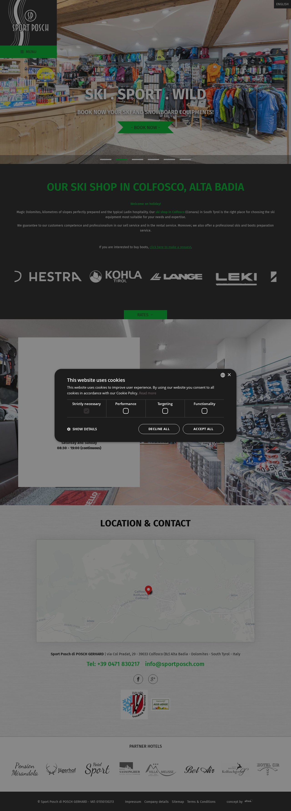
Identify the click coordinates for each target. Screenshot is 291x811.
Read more (147, 393)
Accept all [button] (203, 429)
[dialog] (145, 405)
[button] (82, 429)
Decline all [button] (159, 429)
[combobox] (223, 375)
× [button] (229, 375)
